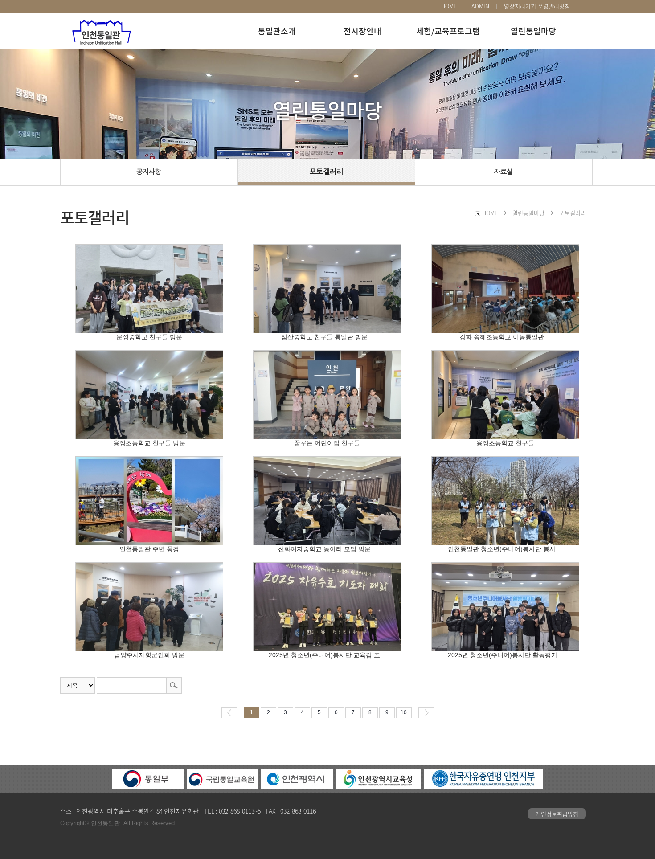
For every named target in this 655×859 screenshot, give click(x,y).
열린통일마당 (533, 31)
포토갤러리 (326, 171)
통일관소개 (277, 31)
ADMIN (480, 6)
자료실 (503, 171)
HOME (449, 6)
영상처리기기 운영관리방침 (537, 6)
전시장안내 (362, 31)
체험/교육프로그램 (448, 31)
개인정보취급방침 (557, 814)
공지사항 (148, 171)
